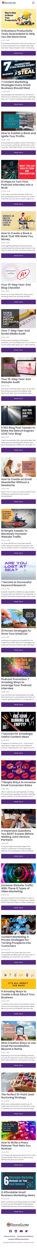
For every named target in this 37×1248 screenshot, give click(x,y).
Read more (18, 53)
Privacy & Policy (9, 1236)
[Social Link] (10, 1231)
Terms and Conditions (25, 1236)
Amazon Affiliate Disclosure (18, 1239)
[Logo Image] (9, 3)
